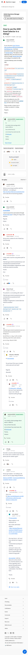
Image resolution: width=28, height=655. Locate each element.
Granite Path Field (17, 56)
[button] (8, 36)
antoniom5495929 (12, 119)
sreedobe (8, 469)
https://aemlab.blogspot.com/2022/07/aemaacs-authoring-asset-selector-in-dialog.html (15, 497)
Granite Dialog (9, 52)
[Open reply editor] (14, 174)
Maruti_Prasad (9, 289)
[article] (14, 193)
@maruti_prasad (12, 479)
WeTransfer (9, 134)
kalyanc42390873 (10, 39)
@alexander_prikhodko (15, 388)
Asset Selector (16, 45)
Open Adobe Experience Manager (14, 18)
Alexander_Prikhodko (14, 354)
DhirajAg (8, 449)
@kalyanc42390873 (7, 478)
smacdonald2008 (10, 184)
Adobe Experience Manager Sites (8, 6)
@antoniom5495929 (18, 478)
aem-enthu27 (15, 514)
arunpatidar (9, 253)
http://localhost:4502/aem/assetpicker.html (13, 191)
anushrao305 (9, 234)
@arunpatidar (10, 358)
